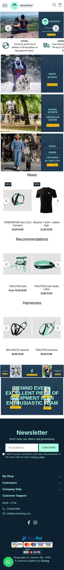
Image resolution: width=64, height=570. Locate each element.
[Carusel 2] (32, 25)
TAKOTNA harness (46, 350)
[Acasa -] (22, 6)
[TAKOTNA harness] (46, 328)
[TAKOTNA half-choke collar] (46, 264)
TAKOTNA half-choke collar (46, 288)
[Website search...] (54, 5)
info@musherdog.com (18, 513)
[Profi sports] (32, 73)
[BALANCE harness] (17, 328)
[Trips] (32, 152)
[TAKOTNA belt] (17, 264)
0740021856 (13, 508)
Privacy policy (38, 457)
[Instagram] (35, 523)
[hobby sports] (32, 113)
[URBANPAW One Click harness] (17, 200)
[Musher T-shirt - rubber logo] (46, 200)
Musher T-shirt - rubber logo (46, 224)
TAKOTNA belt (17, 286)
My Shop (8, 476)
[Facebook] (29, 523)
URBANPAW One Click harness (17, 224)
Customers (9, 482)
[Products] (5, 6)
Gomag (45, 560)
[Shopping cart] (60, 5)
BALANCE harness (17, 350)
